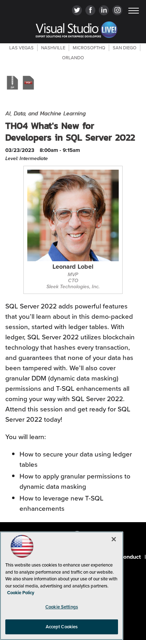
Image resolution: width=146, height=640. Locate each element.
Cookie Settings (61, 606)
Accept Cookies (62, 626)
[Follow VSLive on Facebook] (91, 11)
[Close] (114, 539)
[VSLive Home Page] (76, 30)
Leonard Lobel (73, 267)
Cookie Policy (20, 592)
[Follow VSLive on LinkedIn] (104, 11)
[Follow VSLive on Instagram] (117, 11)
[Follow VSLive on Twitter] (77, 11)
